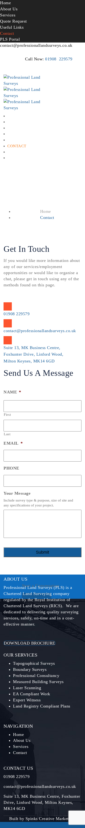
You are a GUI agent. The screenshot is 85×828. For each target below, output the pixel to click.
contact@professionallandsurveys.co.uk (36, 45)
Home (5, 2)
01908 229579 (58, 59)
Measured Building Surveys (38, 681)
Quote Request (13, 21)
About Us (8, 9)
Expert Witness (27, 700)
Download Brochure (29, 643)
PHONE (11, 468)
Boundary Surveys (30, 669)
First (7, 414)
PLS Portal (10, 39)
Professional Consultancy (36, 675)
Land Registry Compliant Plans (41, 706)
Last (7, 434)
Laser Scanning (27, 687)
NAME (12, 392)
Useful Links (12, 27)
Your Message (17, 493)
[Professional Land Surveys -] (27, 104)
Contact (7, 33)
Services (7, 15)
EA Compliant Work (31, 694)
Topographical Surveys (34, 663)
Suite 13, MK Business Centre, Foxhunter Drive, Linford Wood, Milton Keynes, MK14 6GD (33, 354)
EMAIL (13, 443)
